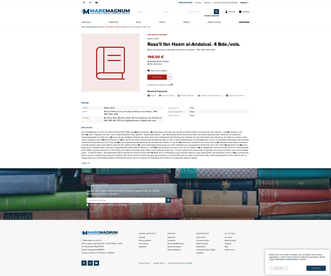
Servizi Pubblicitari (174, 249)
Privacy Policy (144, 263)
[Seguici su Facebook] (84, 2)
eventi (162, 22)
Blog (226, 246)
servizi (186, 22)
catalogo (86, 22)
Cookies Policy (159, 263)
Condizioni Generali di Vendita (225, 2)
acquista (157, 77)
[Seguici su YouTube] (96, 2)
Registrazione (185, 2)
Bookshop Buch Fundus (95, 27)
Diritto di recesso (202, 243)
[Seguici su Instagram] (90, 2)
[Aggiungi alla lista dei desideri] (169, 77)
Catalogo (142, 237)
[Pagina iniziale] (105, 11)
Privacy (198, 2)
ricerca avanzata (211, 16)
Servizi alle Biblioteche (175, 243)
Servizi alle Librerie (174, 246)
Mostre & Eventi (230, 240)
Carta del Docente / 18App (205, 249)
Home (83, 27)
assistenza (244, 22)
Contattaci (200, 253)
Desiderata (171, 240)
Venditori (228, 243)
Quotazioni (171, 237)
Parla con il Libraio (158, 70)
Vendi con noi (229, 249)
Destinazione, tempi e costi (158, 85)
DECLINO (278, 268)
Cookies (207, 2)
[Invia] (168, 200)
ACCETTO (316, 268)
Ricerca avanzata (145, 240)
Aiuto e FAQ (200, 237)
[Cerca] (216, 11)
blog (138, 22)
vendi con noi (214, 22)
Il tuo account (143, 243)
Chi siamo (228, 237)
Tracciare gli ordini (202, 240)
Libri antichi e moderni (113, 27)
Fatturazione (200, 246)
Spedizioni (142, 246)
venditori (113, 22)
